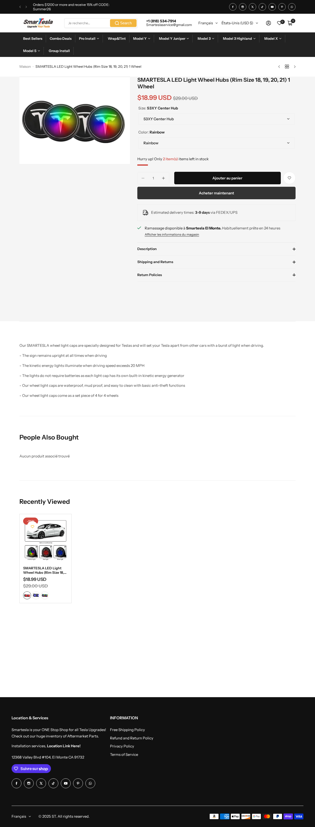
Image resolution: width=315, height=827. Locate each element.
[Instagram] (242, 7)
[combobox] (101, 23)
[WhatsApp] (292, 7)
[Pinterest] (282, 7)
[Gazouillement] (252, 7)
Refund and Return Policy (131, 738)
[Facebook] (232, 7)
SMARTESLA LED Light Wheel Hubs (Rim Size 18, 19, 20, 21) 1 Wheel (43, 570)
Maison (25, 66)
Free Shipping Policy (127, 729)
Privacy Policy (122, 746)
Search (126, 23)
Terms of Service (124, 754)
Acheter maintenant (216, 193)
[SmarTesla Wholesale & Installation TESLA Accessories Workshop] (38, 23)
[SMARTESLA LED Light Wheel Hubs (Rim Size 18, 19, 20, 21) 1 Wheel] (45, 540)
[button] (20, 7)
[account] (268, 23)
